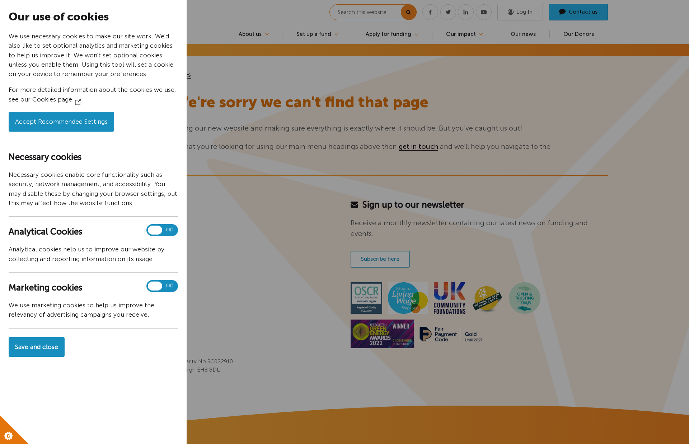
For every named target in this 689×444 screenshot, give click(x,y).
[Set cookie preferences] (14, 429)
